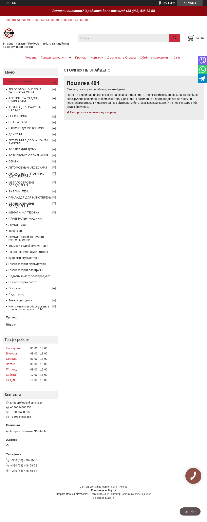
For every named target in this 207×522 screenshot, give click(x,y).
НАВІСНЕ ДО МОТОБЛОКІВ (26, 128)
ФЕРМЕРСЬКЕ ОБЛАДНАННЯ (28, 155)
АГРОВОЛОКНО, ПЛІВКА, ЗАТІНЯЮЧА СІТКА (25, 91)
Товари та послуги (54, 57)
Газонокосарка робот (22, 282)
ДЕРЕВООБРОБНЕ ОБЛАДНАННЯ (21, 205)
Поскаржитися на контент (104, 494)
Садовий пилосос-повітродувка (29, 276)
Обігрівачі (14, 288)
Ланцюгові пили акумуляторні (28, 251)
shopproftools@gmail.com (26, 402)
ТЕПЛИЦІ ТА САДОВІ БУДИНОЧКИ (23, 100)
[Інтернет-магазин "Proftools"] (38, 33)
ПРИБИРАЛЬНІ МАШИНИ (25, 218)
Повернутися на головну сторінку (93, 112)
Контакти (97, 57)
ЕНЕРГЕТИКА (17, 116)
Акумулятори (17, 224)
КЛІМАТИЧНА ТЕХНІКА (23, 212)
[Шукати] (174, 38)
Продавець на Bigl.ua (103, 490)
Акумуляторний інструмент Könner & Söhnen (26, 238)
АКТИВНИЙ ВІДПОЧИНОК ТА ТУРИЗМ (28, 142)
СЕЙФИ (13, 161)
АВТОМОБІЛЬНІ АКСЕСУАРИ (27, 167)
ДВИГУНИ (15, 134)
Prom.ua (122, 486)
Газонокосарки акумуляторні (27, 264)
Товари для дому (20, 300)
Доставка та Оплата (121, 57)
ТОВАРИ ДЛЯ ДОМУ (22, 149)
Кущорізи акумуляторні (23, 257)
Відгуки (11, 324)
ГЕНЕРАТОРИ (17, 122)
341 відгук (169, 2)
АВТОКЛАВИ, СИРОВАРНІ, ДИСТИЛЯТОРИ (26, 175)
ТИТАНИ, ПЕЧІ (18, 191)
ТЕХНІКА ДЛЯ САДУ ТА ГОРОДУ (24, 109)
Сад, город (16, 294)
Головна (30, 57)
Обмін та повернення (154, 57)
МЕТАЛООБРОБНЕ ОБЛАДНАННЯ (21, 184)
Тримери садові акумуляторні (28, 245)
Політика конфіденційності (135, 494)
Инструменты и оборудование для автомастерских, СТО (28, 308)
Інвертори (15, 230)
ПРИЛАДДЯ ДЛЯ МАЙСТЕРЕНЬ (30, 197)
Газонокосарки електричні (25, 270)
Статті (178, 57)
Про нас (80, 57)
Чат (193, 511)
